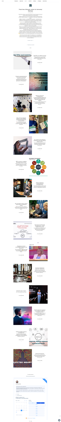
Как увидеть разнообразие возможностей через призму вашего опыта (40, 140)
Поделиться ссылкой (31, 44)
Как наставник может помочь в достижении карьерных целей (21, 204)
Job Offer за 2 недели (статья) (39, 55)
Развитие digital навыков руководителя (21, 332)
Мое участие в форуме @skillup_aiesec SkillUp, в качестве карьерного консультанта (21, 119)
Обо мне (21, 1)
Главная (16, 1)
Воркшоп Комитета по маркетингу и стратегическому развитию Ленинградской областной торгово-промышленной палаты (40, 98)
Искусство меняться (39, 353)
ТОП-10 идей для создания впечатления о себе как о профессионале (39, 310)
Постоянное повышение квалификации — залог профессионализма (40, 225)
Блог (26, 1)
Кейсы (34, 1)
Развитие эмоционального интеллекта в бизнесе (21, 77)
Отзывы (39, 1)
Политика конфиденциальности (30, 376)
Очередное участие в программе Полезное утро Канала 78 (21, 247)
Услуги (30, 1)
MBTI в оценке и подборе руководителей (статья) (21, 162)
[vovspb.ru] (30, 5)
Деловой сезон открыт (21, 290)
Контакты (45, 1)
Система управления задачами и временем (39, 268)
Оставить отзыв (30, 40)
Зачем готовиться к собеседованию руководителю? (40, 183)
